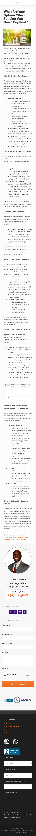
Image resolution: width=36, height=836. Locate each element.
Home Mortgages (19, 535)
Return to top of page (18, 828)
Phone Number (7, 643)
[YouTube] (24, 612)
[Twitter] (20, 612)
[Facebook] (11, 612)
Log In (24, 832)
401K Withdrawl (19, 537)
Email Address (8, 634)
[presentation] (16, 674)
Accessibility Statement (11, 727)
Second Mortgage (20, 539)
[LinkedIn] (15, 612)
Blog (5, 730)
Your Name (6, 625)
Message (5, 652)
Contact (6, 733)
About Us (7, 724)
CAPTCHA (5, 669)
